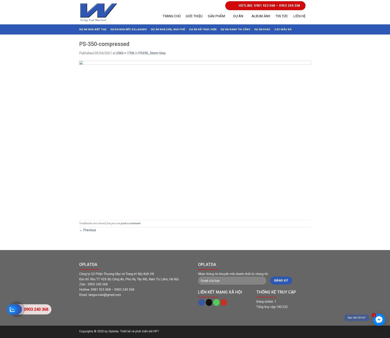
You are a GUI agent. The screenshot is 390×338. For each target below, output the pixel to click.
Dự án (238, 16)
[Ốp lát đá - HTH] (98, 12)
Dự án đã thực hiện (203, 29)
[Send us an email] (209, 302)
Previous (87, 230)
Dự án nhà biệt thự (92, 29)
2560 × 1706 (125, 53)
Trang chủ (172, 16)
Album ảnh (261, 16)
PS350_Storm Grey (152, 53)
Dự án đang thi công (235, 29)
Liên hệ (299, 16)
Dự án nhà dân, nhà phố (168, 29)
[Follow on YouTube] (223, 302)
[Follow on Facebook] (201, 302)
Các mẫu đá (282, 29)
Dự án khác (262, 29)
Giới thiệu (194, 16)
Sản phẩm (216, 16)
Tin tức (282, 16)
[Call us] (216, 302)
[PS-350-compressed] (195, 138)
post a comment (130, 223)
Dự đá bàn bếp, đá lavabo (128, 29)
